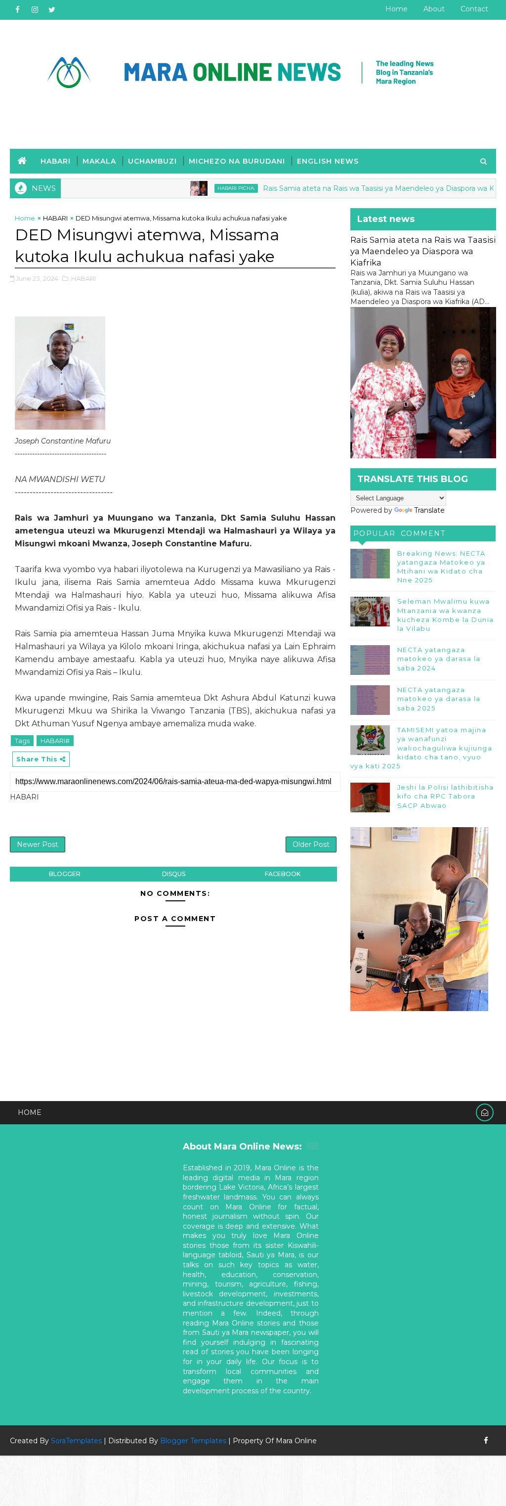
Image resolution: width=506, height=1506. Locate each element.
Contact (474, 8)
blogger (65, 874)
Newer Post (37, 844)
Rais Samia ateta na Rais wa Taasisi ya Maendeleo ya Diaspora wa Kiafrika (360, 188)
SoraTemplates (76, 1440)
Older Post (311, 844)
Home (396, 8)
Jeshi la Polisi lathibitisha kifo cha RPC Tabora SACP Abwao (445, 796)
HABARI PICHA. (208, 188)
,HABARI (83, 278)
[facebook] (17, 9)
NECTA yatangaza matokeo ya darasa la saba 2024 (439, 658)
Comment (423, 533)
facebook (282, 874)
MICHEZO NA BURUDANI (237, 161)
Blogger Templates (193, 1440)
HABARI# (55, 741)
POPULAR (374, 533)
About (434, 8)
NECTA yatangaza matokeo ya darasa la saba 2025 (439, 698)
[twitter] (51, 9)
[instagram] (34, 9)
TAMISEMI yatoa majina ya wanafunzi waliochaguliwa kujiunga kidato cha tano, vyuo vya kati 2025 (421, 748)
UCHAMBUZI (152, 161)
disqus (173, 874)
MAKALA (99, 161)
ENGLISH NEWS (328, 161)
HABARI (56, 161)
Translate (429, 510)
